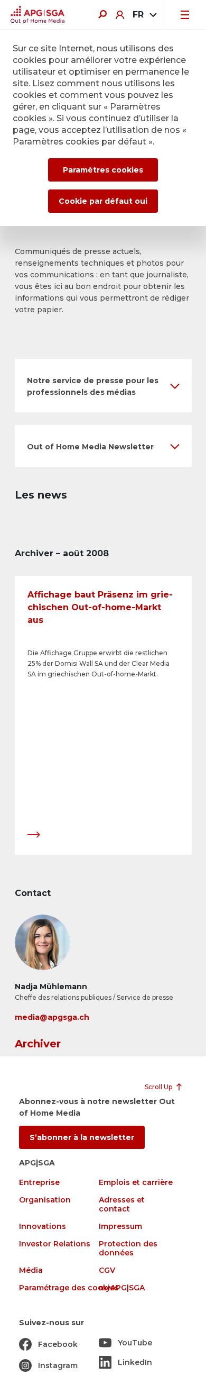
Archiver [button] (38, 1043)
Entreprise (39, 1182)
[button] (103, 385)
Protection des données (128, 1249)
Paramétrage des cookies (69, 1287)
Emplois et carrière (136, 1182)
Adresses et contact (122, 1205)
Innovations (42, 1226)
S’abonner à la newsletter (82, 1137)
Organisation (45, 1200)
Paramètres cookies (103, 170)
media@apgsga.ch (52, 1017)
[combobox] (144, 14)
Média (31, 1270)
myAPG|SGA (122, 1287)
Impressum (120, 1226)
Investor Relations (54, 1244)
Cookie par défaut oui (103, 201)
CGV (107, 1270)
